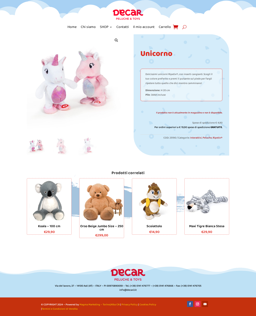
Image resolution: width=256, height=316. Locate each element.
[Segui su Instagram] (198, 304)
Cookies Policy (147, 304)
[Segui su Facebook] (190, 304)
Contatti (122, 27)
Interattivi (196, 138)
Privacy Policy (129, 304)
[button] (116, 40)
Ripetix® (217, 138)
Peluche (207, 138)
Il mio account (144, 27)
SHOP (104, 27)
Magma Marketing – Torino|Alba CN (99, 304)
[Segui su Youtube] (205, 304)
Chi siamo (88, 27)
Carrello (165, 27)
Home (72, 27)
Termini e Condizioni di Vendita (60, 309)
